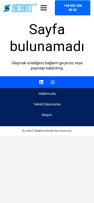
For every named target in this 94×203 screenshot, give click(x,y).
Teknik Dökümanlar (47, 104)
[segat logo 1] (20, 7)
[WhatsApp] (53, 82)
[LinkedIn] (41, 82)
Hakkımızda (47, 94)
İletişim (47, 115)
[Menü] (44, 7)
